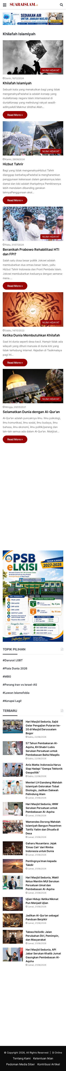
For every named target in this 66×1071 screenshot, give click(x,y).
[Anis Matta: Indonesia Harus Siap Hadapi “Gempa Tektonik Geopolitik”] (13, 770)
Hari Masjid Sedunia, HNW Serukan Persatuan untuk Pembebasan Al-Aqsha (42, 807)
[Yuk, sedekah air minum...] (33, 18)
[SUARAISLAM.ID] (23, 4)
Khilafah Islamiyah (17, 83)
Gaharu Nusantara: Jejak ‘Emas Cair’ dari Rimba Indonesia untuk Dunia (41, 847)
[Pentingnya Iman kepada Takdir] (13, 866)
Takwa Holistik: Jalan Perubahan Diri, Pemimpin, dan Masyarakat (42, 935)
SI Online (57, 1052)
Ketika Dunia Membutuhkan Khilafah (31, 335)
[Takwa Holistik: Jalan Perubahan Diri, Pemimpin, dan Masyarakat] (13, 937)
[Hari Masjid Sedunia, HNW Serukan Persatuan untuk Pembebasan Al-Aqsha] (13, 809)
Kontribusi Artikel (48, 1064)
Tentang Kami (22, 1058)
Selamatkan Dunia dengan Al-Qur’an (31, 412)
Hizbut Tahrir (13, 164)
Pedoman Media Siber (20, 1064)
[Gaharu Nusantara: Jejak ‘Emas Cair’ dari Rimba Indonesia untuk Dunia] (13, 848)
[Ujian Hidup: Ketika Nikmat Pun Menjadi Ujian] (13, 904)
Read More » (15, 114)
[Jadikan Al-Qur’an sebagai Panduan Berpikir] (13, 920)
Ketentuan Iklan (43, 1058)
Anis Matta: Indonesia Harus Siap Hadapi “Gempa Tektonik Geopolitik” (44, 768)
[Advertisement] (33, 492)
